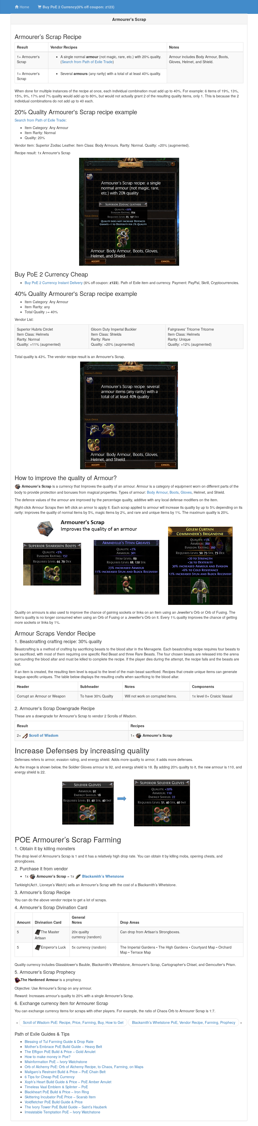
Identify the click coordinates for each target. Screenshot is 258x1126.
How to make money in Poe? (48, 1056)
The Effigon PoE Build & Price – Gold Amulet (60, 1051)
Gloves (186, 492)
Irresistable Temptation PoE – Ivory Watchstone (62, 1111)
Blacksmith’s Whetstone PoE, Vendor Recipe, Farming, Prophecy (183, 1022)
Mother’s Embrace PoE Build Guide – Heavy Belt (63, 1046)
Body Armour (157, 492)
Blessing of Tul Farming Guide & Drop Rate (59, 1041)
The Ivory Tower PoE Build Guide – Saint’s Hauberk (66, 1106)
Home (24, 6)
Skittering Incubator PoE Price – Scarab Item (60, 1096)
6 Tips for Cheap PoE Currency (50, 1076)
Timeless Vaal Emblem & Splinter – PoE (56, 1086)
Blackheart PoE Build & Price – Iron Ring (57, 1091)
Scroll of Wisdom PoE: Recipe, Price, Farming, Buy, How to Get (73, 1022)
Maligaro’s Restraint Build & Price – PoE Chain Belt (65, 1071)
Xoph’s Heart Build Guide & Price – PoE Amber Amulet (68, 1081)
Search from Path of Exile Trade (87, 61)
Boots (174, 492)
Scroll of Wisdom (43, 735)
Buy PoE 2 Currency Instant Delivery (54, 282)
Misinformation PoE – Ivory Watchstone (56, 1061)
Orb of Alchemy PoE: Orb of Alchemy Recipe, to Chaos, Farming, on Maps (84, 1066)
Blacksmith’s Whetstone (103, 876)
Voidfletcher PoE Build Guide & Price (54, 1101)
